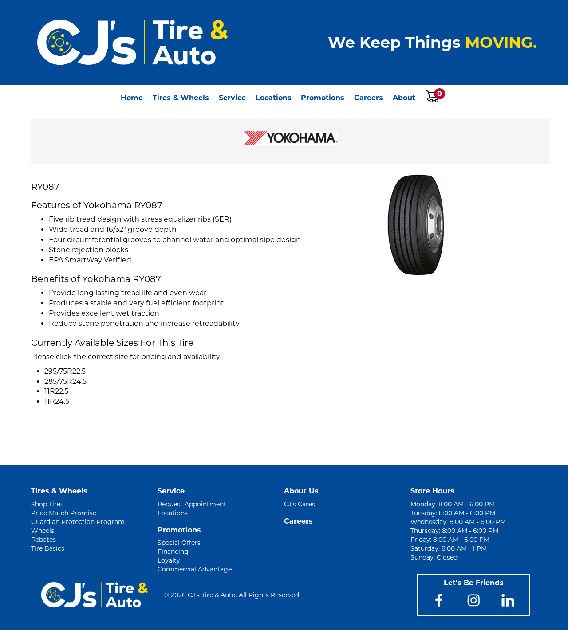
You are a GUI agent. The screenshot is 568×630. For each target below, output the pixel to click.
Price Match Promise (63, 513)
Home (132, 98)
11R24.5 (56, 401)
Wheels (42, 531)
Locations (274, 98)
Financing (173, 552)
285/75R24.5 (65, 381)
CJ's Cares (299, 504)
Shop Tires (47, 504)
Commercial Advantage (195, 569)
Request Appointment (192, 504)
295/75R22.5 (65, 371)
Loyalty (169, 560)
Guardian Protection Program (78, 522)
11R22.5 (56, 391)
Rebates (43, 540)
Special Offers (179, 543)
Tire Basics (47, 548)
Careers (368, 98)
